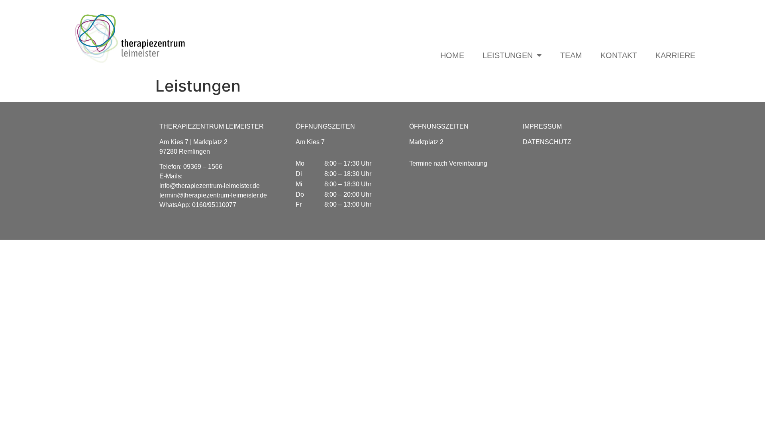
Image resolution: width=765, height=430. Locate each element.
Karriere (675, 55)
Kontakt (618, 55)
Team (571, 55)
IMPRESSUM (542, 126)
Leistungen (508, 55)
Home (452, 55)
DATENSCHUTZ (547, 142)
